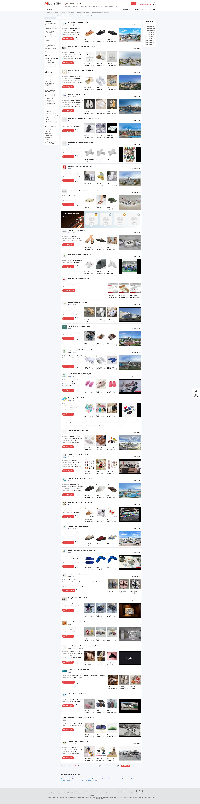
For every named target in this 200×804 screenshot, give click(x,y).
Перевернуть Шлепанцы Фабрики (89, 780)
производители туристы (78, 6)
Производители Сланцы (150, 44)
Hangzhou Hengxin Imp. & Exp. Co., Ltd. (79, 326)
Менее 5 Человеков (51, 115)
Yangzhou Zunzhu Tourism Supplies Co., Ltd (80, 142)
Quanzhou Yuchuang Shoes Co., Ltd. (78, 430)
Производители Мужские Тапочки (89, 776)
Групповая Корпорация (51, 52)
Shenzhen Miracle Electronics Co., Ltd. (79, 574)
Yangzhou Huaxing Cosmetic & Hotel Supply (80, 70)
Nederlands (121, 792)
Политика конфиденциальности (90, 791)
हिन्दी (127, 792)
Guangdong (49, 129)
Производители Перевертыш (151, 34)
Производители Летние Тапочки (89, 778)
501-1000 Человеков (51, 122)
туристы (65, 422)
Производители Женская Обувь (152, 28)
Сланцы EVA (84, 422)
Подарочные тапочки (103, 425)
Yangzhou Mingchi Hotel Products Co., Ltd (80, 350)
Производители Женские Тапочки (152, 32)
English (58, 792)
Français (78, 792)
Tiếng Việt (141, 792)
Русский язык (106, 792)
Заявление (63, 791)
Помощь (136, 9)
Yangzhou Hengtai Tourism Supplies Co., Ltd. (80, 94)
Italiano (99, 792)
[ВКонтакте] (136, 791)
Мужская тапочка (121, 422)
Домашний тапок (74, 422)
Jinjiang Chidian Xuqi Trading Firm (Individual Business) (84, 190)
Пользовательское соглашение (75, 791)
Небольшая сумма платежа (50, 67)
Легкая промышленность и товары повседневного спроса (51, 28)
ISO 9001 (48, 77)
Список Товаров (49, 17)
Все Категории (49, 9)
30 (75, 765)
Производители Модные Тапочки (152, 38)
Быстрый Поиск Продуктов (120, 791)
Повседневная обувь (116, 425)
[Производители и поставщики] (52, 3)
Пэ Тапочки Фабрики (65, 780)
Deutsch (89, 792)
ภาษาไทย (131, 792)
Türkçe (136, 792)
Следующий (124, 765)
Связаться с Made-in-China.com (106, 791)
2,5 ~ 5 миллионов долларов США (50, 94)
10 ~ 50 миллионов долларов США (50, 104)
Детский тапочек (78, 425)
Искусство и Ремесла (50, 37)
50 (78, 765)
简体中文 (63, 792)
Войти (154, 4)
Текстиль (48, 34)
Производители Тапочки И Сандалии (153, 36)
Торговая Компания (50, 45)
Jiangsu (48, 135)
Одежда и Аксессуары (50, 24)
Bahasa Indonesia (149, 792)
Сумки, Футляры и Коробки (49, 32)
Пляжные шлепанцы (95, 422)
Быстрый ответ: (66, 58)
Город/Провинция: (67, 34)
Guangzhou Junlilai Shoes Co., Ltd (77, 230)
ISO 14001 (48, 79)
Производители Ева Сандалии (152, 40)
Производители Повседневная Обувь (153, 26)
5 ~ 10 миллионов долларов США (49, 100)
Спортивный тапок (133, 422)
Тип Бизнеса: (65, 28)
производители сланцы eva (107, 6)
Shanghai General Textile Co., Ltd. (77, 302)
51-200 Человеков (51, 117)
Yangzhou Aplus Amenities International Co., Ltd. (82, 46)
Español (84, 792)
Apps (143, 9)
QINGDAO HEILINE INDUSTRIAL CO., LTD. (79, 693)
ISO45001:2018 (50, 83)
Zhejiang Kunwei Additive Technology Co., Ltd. (81, 717)
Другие (47, 55)
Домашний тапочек (90, 425)
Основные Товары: (67, 30)
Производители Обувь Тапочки (129, 776)
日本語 (73, 792)
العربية (116, 792)
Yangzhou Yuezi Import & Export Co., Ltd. (79, 254)
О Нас (58, 791)
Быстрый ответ (50, 62)
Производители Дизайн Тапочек (68, 778)
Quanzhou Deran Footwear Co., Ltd (78, 741)
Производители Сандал (150, 30)
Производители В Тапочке (150, 42)
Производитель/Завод (50, 49)
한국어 (112, 792)
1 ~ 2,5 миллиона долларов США (49, 97)
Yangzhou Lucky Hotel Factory (79, 278)
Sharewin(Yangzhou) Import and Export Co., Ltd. (81, 478)
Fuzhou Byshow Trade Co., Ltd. (76, 398)
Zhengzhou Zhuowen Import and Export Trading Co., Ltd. (84, 646)
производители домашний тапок (92, 6)
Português (94, 792)
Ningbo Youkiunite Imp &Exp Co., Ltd (78, 454)
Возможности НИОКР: (67, 32)
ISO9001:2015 (49, 75)
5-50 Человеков (50, 113)
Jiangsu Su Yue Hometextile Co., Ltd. (78, 622)
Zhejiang (48, 133)
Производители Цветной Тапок (68, 776)
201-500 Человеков (51, 119)
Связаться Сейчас (69, 39)
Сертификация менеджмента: (69, 82)
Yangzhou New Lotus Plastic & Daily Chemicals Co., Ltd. (83, 118)
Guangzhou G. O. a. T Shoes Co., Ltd (78, 598)
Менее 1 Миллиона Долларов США (50, 91)
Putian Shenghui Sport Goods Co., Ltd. (78, 526)
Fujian (48, 131)
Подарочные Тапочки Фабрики (108, 778)
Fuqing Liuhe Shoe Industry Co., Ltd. (78, 22)
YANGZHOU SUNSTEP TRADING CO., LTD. (79, 374)
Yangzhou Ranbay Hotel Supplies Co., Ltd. (80, 166)
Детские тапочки (67, 425)
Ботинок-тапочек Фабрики (128, 778)
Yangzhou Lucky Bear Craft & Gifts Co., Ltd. (80, 502)
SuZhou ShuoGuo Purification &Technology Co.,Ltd (82, 550)
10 (72, 765)
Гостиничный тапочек (108, 422)
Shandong (49, 137)
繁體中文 (69, 792)
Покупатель (126, 9)
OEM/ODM (49, 60)
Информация (131, 791)
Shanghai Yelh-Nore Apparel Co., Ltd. (78, 670)
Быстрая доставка (51, 64)
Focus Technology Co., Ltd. (98, 795)
